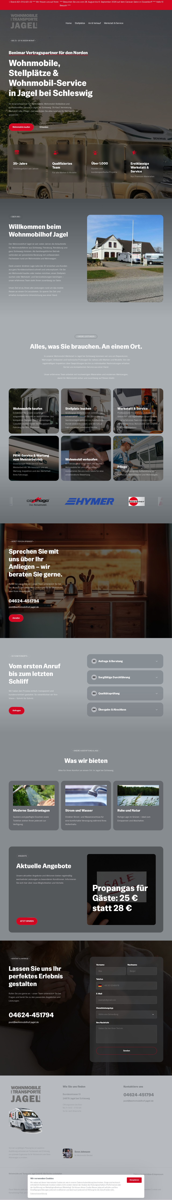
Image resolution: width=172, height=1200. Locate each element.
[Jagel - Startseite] (24, 23)
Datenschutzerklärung (38, 1193)
